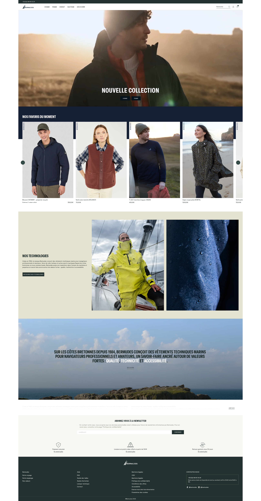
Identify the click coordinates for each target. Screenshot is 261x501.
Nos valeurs (26, 481)
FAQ (78, 475)
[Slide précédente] (23, 163)
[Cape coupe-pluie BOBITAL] (207, 162)
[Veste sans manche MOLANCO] (101, 162)
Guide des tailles (82, 478)
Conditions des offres (139, 484)
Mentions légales (137, 478)
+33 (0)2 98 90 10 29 (28, 1)
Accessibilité (136, 486)
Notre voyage (27, 475)
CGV (133, 475)
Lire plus (231, 408)
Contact (80, 486)
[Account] (233, 6)
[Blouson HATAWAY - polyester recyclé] (47, 162)
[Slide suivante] (238, 163)
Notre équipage (27, 478)
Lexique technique (83, 484)
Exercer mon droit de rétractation (143, 489)
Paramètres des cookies (140, 492)
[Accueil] (31, 7)
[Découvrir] (130, 359)
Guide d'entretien (83, 481)
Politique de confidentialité (141, 481)
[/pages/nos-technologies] (128, 265)
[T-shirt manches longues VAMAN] (154, 162)
